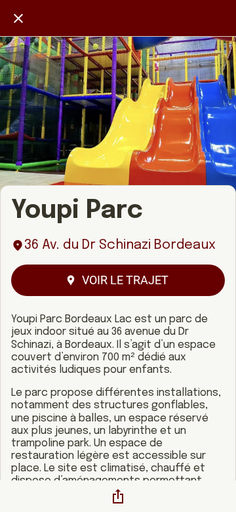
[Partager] (118, 496)
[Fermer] (18, 18)
